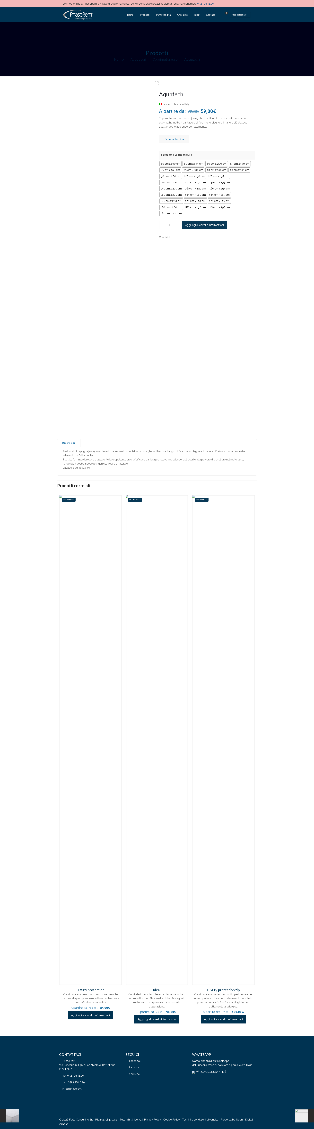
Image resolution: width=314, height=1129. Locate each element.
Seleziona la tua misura (176, 154)
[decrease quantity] (163, 225)
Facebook (135, 1061)
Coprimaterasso (165, 59)
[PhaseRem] (77, 14)
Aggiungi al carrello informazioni (204, 225)
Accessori (138, 59)
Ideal (157, 990)
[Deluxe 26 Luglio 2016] (304, 1115)
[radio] (170, 163)
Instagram (135, 1067)
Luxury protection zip (223, 990)
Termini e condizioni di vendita (200, 1119)
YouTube (134, 1074)
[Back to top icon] (251, 1114)
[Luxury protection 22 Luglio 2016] (9, 1115)
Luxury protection (90, 990)
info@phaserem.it (72, 1088)
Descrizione (68, 443)
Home (119, 59)
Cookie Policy (171, 1119)
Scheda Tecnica (174, 139)
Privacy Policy (152, 1119)
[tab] (68, 443)
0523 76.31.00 (205, 3)
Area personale (239, 15)
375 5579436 (218, 1071)
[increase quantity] (176, 225)
